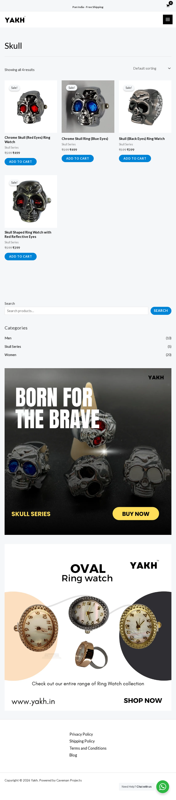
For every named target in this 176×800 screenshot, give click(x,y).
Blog (73, 755)
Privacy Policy (81, 734)
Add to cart (20, 161)
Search (10, 303)
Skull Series (13, 346)
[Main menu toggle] (168, 19)
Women (10, 355)
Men (8, 338)
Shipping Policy (82, 741)
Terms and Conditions (88, 748)
